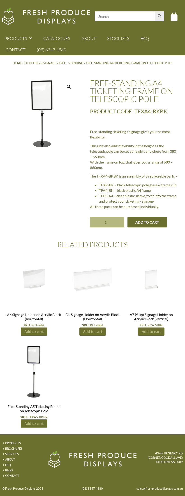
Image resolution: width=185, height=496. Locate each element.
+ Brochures (13, 448)
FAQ (145, 38)
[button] (69, 87)
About (88, 38)
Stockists (118, 38)
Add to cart (147, 222)
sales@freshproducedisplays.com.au (159, 488)
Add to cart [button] (34, 331)
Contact (15, 49)
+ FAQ (7, 465)
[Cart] (174, 16)
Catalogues (56, 38)
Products (16, 38)
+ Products (12, 443)
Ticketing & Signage (40, 63)
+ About (9, 459)
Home (17, 63)
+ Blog (8, 470)
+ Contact (11, 475)
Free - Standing (71, 63)
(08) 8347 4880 (51, 49)
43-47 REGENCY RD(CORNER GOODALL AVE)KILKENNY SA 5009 (165, 458)
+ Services (11, 454)
